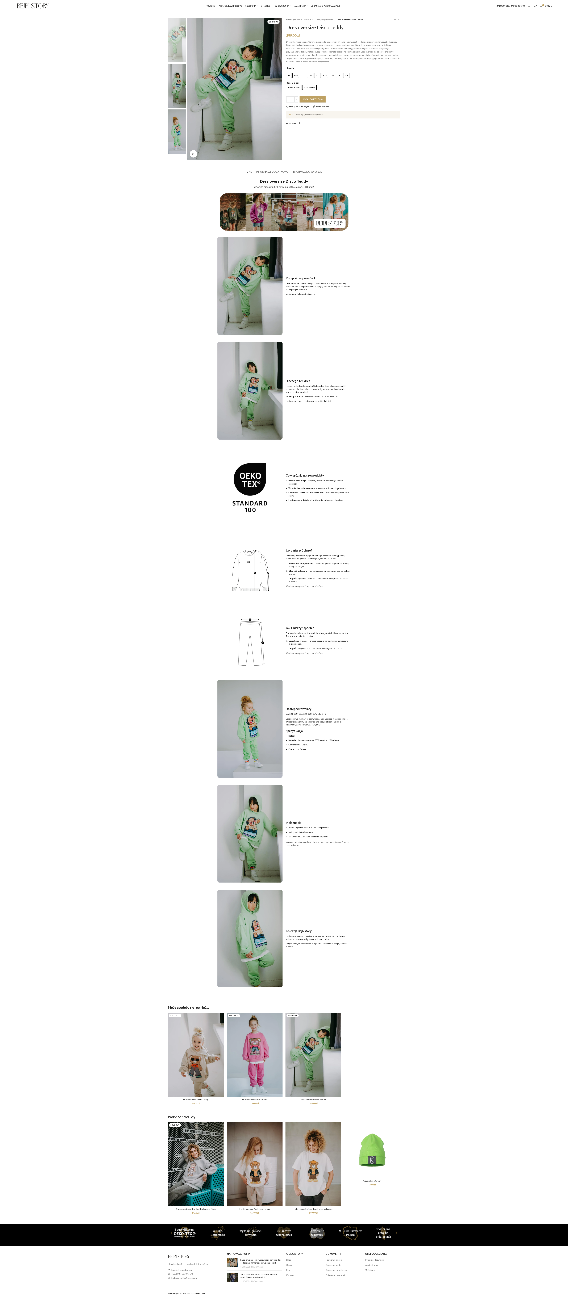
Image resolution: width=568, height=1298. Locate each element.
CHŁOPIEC (308, 19)
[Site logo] (32, 5)
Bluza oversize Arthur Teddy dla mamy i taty (196, 1209)
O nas (289, 1265)
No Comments (257, 1267)
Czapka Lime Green (372, 1181)
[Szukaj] (529, 6)
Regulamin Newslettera (336, 1270)
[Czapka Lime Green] (372, 1150)
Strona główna (293, 19)
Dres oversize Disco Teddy (313, 1099)
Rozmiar (291, 68)
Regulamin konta (333, 1265)
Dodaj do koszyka (312, 99)
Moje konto (370, 1270)
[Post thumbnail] (232, 1263)
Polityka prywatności (335, 1275)
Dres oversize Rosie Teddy (254, 1099)
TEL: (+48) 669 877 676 (182, 1274)
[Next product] (398, 19)
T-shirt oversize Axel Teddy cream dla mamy (313, 1209)
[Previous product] (391, 19)
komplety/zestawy (325, 19)
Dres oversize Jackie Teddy (195, 1099)
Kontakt (290, 1275)
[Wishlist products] (535, 6)
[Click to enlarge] (193, 154)
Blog (288, 1270)
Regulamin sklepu (334, 1260)
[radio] (289, 75)
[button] (171, 1233)
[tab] (249, 170)
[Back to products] (395, 19)
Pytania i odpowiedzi (374, 1260)
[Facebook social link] (299, 123)
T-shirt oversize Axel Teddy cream (254, 1209)
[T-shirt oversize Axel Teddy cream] (255, 1164)
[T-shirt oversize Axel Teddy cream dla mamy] (313, 1164)
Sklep (288, 1260)
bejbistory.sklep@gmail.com (184, 1278)
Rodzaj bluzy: (293, 82)
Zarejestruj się (371, 1265)
